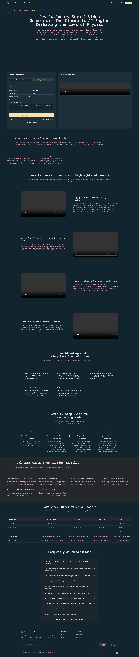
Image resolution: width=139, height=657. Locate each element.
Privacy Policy (95, 653)
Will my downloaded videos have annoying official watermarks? (67, 576)
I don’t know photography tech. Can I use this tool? (63, 609)
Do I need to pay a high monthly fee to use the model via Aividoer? (66, 562)
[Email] (117, 653)
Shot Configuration (15, 102)
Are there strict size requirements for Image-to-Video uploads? (68, 604)
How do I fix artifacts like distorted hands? (61, 614)
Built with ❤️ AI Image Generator (32, 645)
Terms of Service (104, 653)
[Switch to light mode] (118, 3)
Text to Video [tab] (20, 80)
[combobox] (31, 86)
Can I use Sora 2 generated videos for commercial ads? (64, 598)
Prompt (11, 99)
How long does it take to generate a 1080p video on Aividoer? (67, 593)
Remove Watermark (14, 96)
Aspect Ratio (13, 90)
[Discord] (113, 653)
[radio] (100, 644)
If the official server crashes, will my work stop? (63, 619)
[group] (103, 644)
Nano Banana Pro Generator (33, 652)
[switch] (29, 96)
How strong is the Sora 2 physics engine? (59, 581)
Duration (35, 90)
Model (10, 83)
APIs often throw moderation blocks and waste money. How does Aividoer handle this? (67, 569)
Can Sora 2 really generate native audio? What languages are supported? (66, 587)
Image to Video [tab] (42, 80)
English (115, 645)
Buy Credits (33, 122)
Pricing (113, 3)
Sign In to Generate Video (33, 115)
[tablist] (31, 79)
